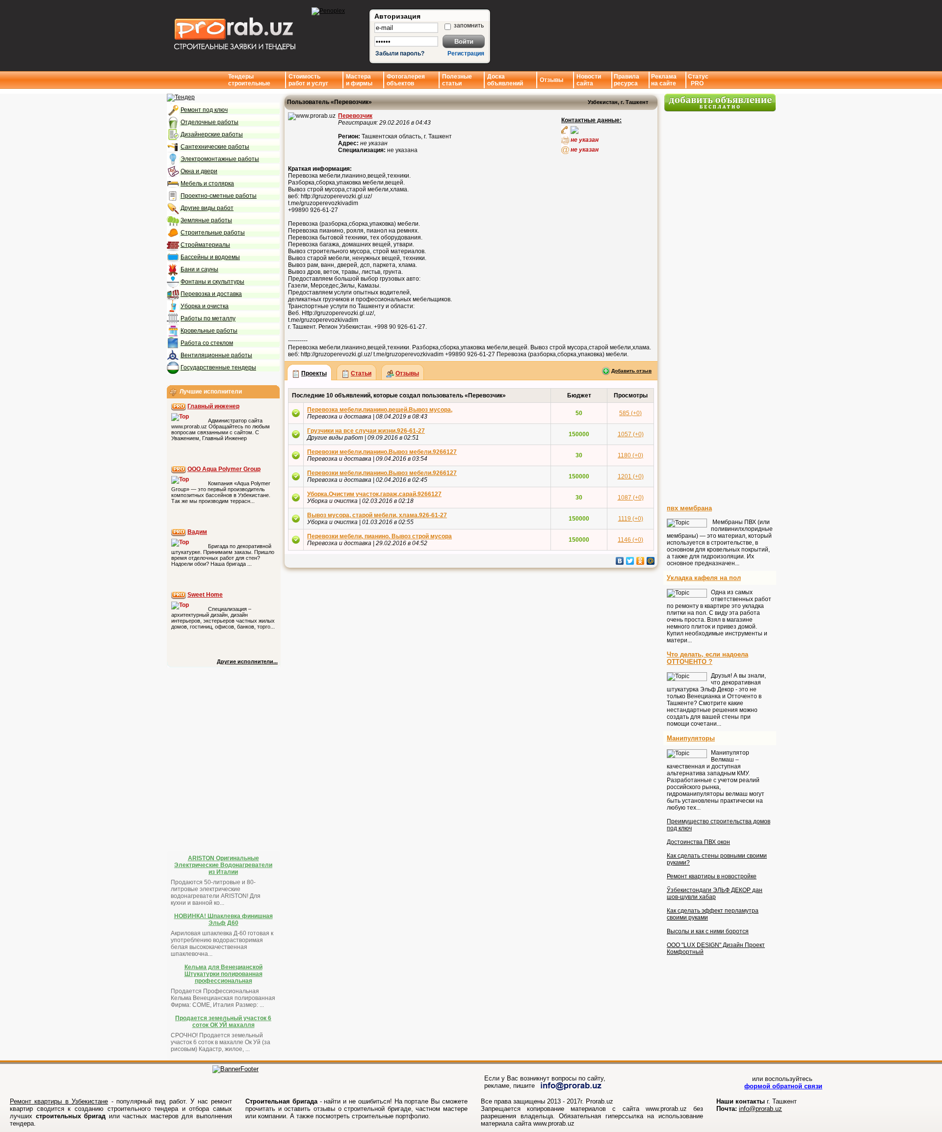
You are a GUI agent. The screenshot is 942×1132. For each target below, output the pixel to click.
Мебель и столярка (207, 183)
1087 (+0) (631, 497)
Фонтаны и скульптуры (212, 281)
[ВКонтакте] (620, 560)
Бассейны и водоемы (210, 257)
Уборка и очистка (205, 306)
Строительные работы (213, 232)
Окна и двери (199, 171)
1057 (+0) (631, 434)
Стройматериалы (205, 244)
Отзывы (551, 80)
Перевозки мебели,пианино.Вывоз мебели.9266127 (382, 451)
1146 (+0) (630, 539)
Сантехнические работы (215, 146)
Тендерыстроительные (249, 80)
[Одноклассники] (640, 560)
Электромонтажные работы (220, 159)
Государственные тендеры (218, 367)
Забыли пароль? (399, 53)
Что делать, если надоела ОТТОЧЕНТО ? (707, 658)
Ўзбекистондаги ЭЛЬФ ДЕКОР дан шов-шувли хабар (714, 893)
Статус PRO (698, 80)
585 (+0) (630, 413)
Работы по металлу (208, 318)
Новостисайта (588, 80)
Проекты (314, 373)
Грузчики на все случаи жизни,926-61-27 (366, 430)
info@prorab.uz (760, 1108)
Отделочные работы (209, 122)
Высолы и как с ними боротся (708, 931)
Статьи (361, 373)
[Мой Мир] (651, 560)
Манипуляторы (691, 738)
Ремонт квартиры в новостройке (712, 876)
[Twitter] (630, 560)
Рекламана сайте (664, 80)
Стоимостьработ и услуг (308, 80)
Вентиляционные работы (216, 355)
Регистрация (465, 53)
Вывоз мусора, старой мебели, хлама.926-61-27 (377, 515)
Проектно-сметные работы (219, 195)
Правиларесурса (626, 80)
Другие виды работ (207, 208)
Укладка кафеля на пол (704, 577)
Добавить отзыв (631, 370)
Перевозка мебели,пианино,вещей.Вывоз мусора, (379, 409)
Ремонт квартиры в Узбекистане (59, 1101)
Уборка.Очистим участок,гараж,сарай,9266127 (374, 494)
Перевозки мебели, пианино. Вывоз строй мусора (379, 536)
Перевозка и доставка (211, 293)
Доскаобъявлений (505, 80)
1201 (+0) (631, 476)
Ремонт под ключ (204, 109)
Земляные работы (206, 220)
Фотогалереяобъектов (406, 80)
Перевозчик (355, 115)
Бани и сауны (199, 269)
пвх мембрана (689, 508)
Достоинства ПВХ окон (698, 842)
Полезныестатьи (457, 80)
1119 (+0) (630, 518)
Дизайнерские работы (212, 134)
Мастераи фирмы (359, 80)
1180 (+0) (630, 455)
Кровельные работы (209, 330)
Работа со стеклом (207, 343)
